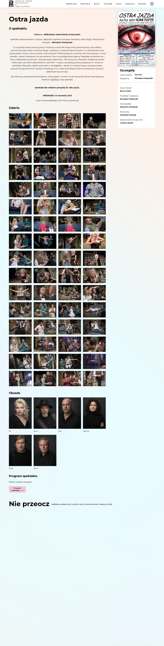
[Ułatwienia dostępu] (152, 4)
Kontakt (142, 4)
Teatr (119, 4)
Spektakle (85, 4)
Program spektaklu (16, 489)
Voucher (108, 4)
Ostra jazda (36, 13)
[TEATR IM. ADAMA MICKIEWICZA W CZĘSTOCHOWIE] (11, 4)
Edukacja (129, 4)
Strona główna (15, 13)
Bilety (97, 4)
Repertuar (71, 4)
